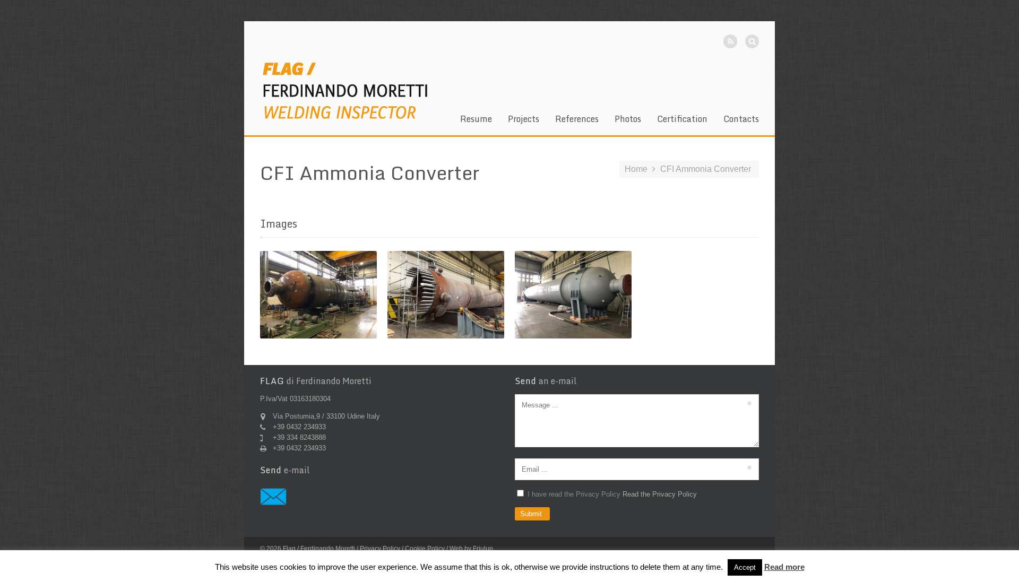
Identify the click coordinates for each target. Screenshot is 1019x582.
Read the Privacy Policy (660, 494)
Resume (476, 120)
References (577, 120)
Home (636, 168)
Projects (523, 120)
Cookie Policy (425, 548)
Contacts (741, 120)
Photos (628, 120)
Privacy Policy (380, 548)
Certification (682, 120)
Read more (784, 566)
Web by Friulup (471, 548)
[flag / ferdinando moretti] (345, 90)
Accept (745, 567)
